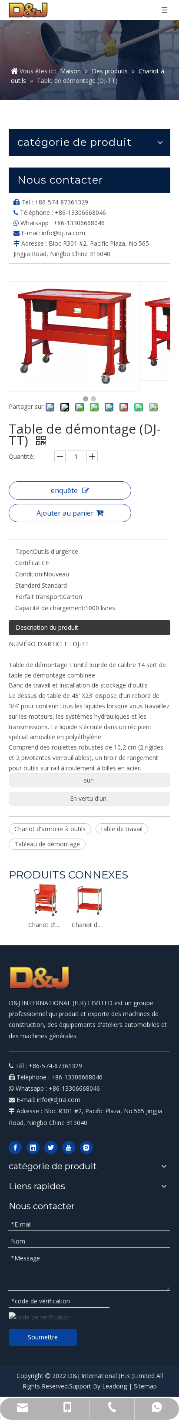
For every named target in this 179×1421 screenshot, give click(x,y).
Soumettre (43, 1337)
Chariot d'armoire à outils (50, 829)
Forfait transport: (39, 596)
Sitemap (145, 1386)
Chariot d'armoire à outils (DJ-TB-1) (45, 925)
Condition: (29, 574)
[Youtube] (68, 1147)
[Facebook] (15, 1147)
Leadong (114, 1386)
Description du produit (47, 627)
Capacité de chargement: (50, 608)
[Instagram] (86, 1147)
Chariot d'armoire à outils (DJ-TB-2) (89, 925)
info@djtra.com (63, 233)
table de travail (122, 829)
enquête (64, 490)
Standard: (28, 585)
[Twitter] (50, 1147)
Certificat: (28, 563)
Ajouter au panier (65, 513)
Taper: (24, 551)
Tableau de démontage (47, 844)
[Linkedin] (33, 1147)
